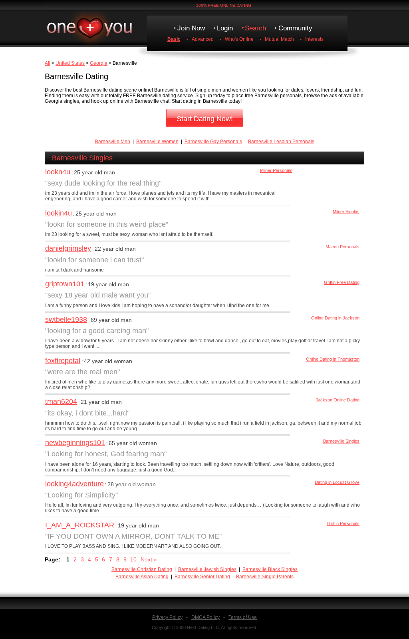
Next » (149, 559)
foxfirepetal (62, 361)
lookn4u (57, 172)
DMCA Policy (205, 617)
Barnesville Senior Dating (202, 576)
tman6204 (61, 401)
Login (225, 28)
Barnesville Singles (341, 441)
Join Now (191, 28)
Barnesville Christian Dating (141, 569)
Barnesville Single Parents (265, 576)
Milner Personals (276, 170)
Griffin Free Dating (341, 282)
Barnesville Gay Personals (213, 141)
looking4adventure (74, 484)
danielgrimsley (68, 248)
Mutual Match (279, 39)
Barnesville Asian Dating (142, 576)
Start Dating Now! (205, 119)
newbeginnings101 (75, 443)
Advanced (203, 39)
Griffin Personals (343, 523)
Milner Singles (346, 211)
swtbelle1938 (66, 319)
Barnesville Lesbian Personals (281, 141)
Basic (174, 39)
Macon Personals (342, 246)
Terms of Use (242, 617)
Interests (314, 39)
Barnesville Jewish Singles (207, 569)
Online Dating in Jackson (335, 318)
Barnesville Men (112, 141)
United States (70, 63)
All (47, 63)
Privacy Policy (167, 617)
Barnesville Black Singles (270, 569)
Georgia (98, 63)
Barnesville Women (157, 141)
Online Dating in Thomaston (332, 359)
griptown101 (64, 284)
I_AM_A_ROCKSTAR (79, 525)
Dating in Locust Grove (337, 482)
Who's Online (239, 39)
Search (255, 28)
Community (295, 28)
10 (133, 559)
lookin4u (58, 213)
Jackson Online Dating (337, 399)
